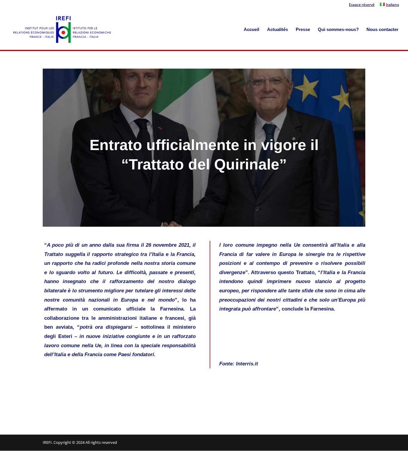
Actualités (277, 29)
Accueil (251, 29)
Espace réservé (362, 5)
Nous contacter (382, 29)
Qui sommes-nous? (338, 29)
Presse (303, 29)
